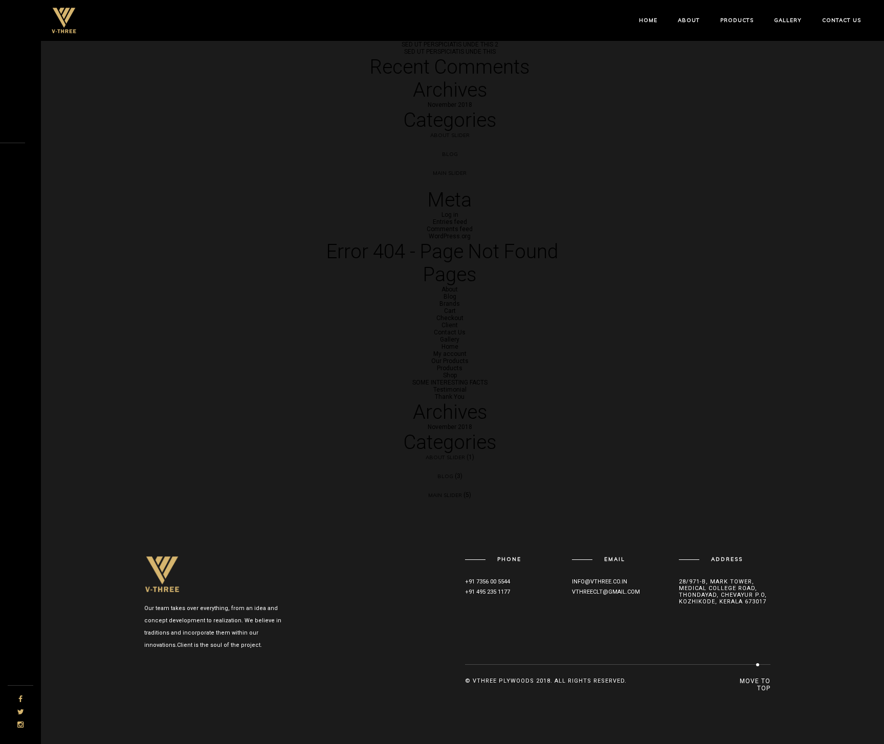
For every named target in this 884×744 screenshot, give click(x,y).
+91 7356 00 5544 (487, 581)
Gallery (788, 20)
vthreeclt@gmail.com (606, 592)
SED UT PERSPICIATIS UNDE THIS (450, 51)
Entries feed (450, 222)
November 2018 (450, 104)
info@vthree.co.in (599, 581)
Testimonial (450, 389)
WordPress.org (450, 236)
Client (449, 325)
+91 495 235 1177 (487, 592)
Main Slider (450, 173)
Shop (450, 375)
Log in (449, 214)
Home (648, 20)
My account (450, 353)
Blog (450, 154)
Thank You (450, 396)
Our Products (450, 361)
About (689, 20)
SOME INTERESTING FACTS (450, 382)
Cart (450, 310)
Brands (449, 303)
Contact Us (841, 20)
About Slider (450, 135)
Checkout (449, 318)
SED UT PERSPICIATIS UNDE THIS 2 (450, 44)
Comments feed (450, 229)
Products (737, 20)
